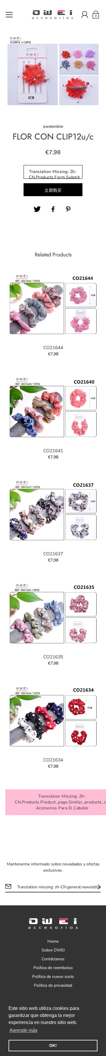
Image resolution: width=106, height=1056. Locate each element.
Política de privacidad (53, 985)
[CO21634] (53, 717)
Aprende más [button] (23, 1030)
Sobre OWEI (53, 950)
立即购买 (53, 190)
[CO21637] (53, 510)
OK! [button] (53, 1045)
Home (53, 941)
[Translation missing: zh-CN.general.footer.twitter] (37, 209)
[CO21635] (53, 614)
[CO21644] (53, 304)
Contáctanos (53, 959)
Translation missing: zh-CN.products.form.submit (54, 174)
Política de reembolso (53, 968)
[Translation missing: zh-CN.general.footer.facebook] (53, 209)
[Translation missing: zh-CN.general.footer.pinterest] (68, 209)
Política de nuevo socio (53, 976)
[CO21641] (53, 407)
